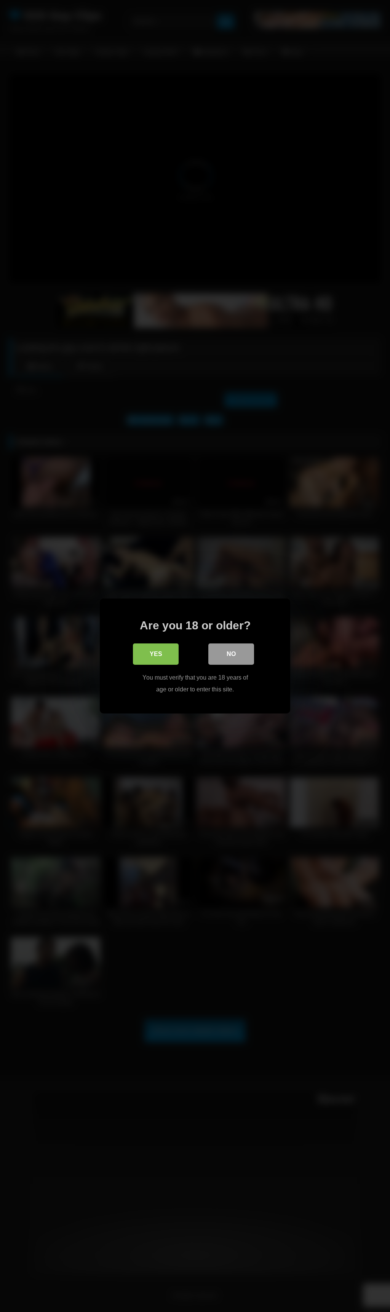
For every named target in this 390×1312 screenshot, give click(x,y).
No (231, 654)
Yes (156, 654)
